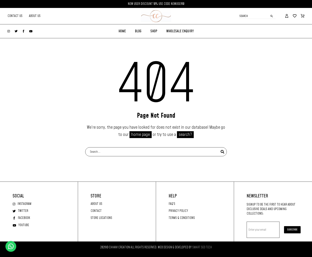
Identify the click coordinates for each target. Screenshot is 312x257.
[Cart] (302, 16)
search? (185, 135)
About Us (34, 16)
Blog (138, 31)
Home (122, 31)
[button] (271, 16)
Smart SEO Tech (202, 247)
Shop (153, 31)
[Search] (222, 151)
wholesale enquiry (180, 31)
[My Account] (287, 16)
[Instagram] (8, 31)
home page (140, 135)
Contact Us (15, 16)
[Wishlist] (294, 16)
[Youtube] (30, 31)
